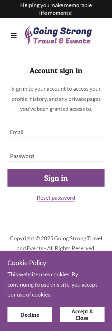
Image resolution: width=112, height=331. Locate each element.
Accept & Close (82, 314)
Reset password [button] (56, 197)
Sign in (56, 178)
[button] (14, 35)
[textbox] (56, 129)
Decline (30, 314)
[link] (56, 35)
